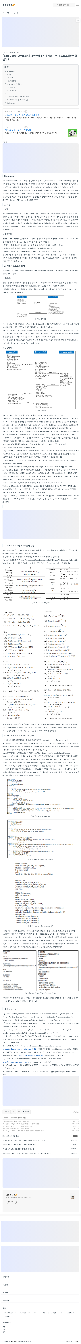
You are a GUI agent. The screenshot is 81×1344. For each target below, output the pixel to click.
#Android (61, 1313)
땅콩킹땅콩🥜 (9, 5)
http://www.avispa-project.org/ (30, 1055)
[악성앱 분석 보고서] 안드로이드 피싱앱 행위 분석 (16, 1128)
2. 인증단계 (12, 90)
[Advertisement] (40, 32)
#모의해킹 (23, 1313)
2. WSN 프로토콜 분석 (14, 84)
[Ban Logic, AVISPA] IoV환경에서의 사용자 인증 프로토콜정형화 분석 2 (23, 1131)
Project (5, 52)
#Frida (75, 1313)
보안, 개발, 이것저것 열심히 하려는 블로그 (19, 1197)
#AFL (30, 1313)
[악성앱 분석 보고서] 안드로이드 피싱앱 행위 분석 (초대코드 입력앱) (21, 1124)
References (11, 103)
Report (5, 1118)
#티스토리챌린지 (8, 1313)
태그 (8, 13)
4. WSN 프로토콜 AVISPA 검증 (17, 100)
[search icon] (55, 5)
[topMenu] (77, 4)
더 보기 (76, 1136)
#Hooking (37, 1313)
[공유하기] (13, 1111)
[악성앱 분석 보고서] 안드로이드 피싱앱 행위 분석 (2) (17, 1126)
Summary (10, 71)
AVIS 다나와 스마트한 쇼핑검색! (18, 130)
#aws (16, 1313)
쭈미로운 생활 (15, 1341)
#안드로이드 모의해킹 (49, 1313)
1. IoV (10, 78)
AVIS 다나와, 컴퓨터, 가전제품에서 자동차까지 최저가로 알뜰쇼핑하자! (31, 133)
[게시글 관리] (19, 1111)
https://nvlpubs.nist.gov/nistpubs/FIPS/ (20, 1049)
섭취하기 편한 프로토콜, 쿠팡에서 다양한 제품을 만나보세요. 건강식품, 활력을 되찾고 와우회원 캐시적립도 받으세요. (40, 118)
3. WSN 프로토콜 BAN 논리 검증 (18, 97)
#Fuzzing (6, 1316)
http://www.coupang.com (14, 111)
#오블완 (69, 1313)
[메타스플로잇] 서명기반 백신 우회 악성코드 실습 (16, 1121)
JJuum (77, 1341)
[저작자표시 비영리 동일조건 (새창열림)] (76, 1112)
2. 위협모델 (12, 81)
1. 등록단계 (12, 87)
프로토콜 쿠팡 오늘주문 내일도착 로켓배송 (22, 114)
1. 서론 (9, 74)
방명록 (16, 13)
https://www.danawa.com (14, 127)
